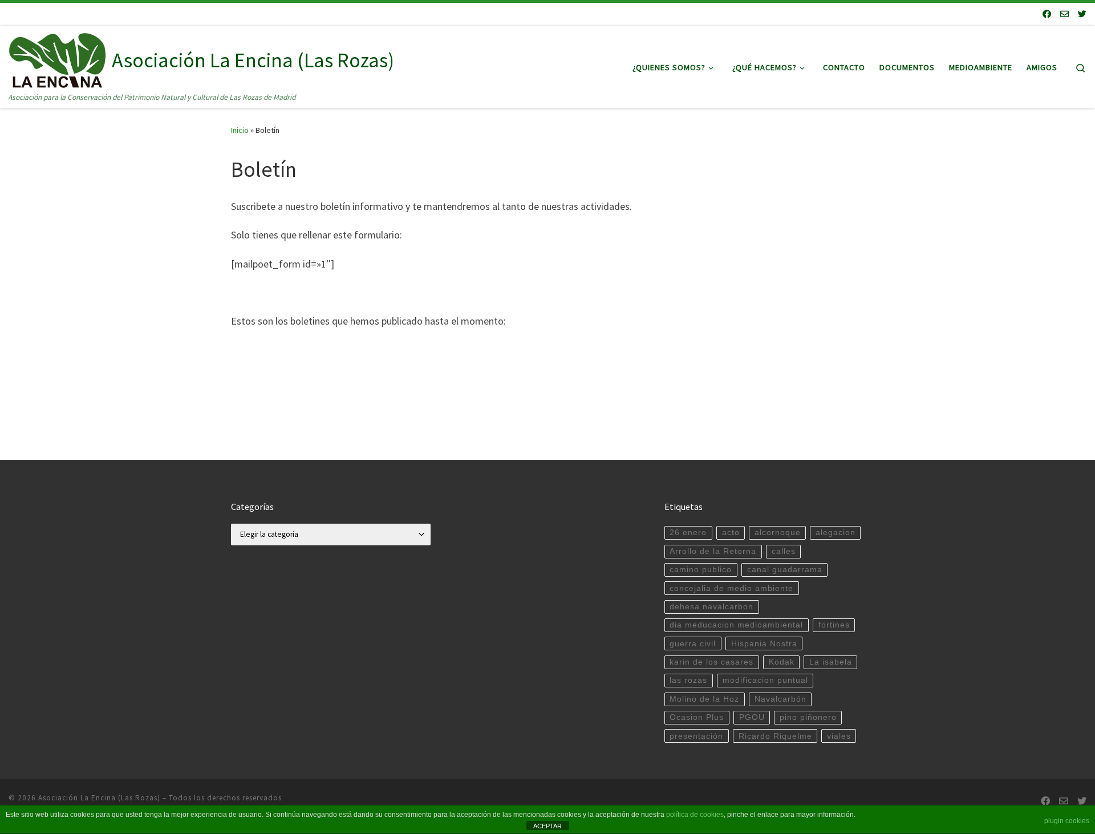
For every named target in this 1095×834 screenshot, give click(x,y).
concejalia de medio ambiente (731, 588)
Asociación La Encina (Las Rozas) (99, 798)
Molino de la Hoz (704, 699)
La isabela (830, 662)
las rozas (688, 680)
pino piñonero (808, 717)
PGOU (752, 717)
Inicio (240, 130)
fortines (834, 625)
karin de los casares (711, 662)
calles (784, 551)
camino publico (701, 569)
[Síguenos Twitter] (1082, 14)
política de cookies (695, 815)
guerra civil (693, 643)
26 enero (688, 532)
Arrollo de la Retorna (713, 551)
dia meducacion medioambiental (736, 625)
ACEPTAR (547, 826)
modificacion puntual (765, 680)
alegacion (835, 532)
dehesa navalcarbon (711, 606)
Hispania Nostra (764, 643)
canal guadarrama (784, 569)
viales (839, 736)
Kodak (781, 662)
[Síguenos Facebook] (1047, 14)
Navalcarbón (780, 699)
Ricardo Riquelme (775, 736)
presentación (696, 736)
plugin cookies (1066, 821)
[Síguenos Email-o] (1064, 14)
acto (731, 532)
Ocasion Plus (697, 717)
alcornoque (778, 532)
